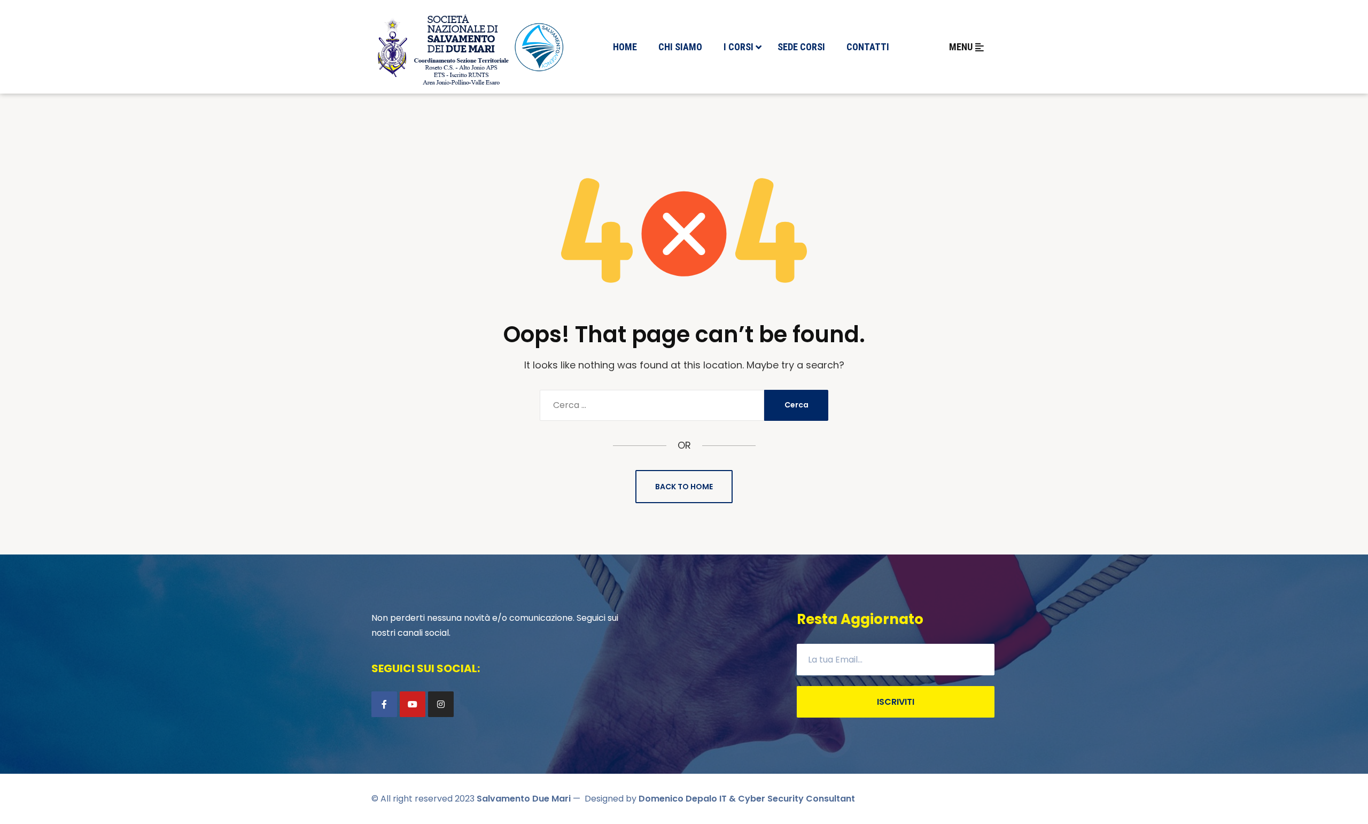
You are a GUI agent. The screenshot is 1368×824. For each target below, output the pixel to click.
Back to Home (684, 486)
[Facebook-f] (384, 704)
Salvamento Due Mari (524, 798)
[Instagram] (441, 704)
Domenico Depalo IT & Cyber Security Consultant (747, 798)
